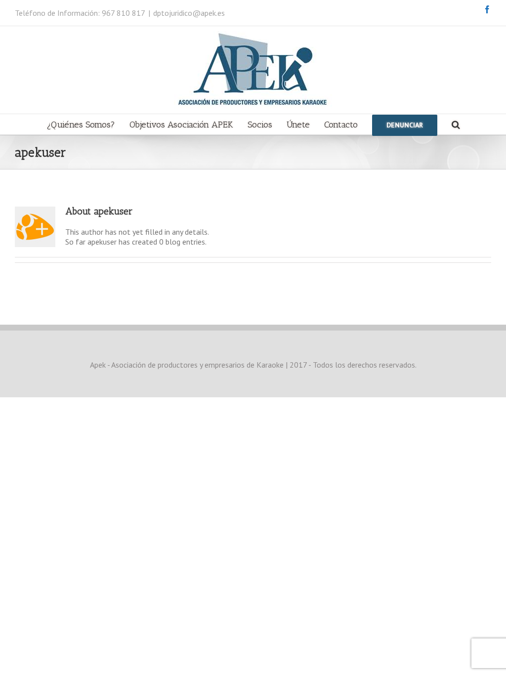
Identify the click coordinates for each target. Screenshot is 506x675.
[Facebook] (487, 9)
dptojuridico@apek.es (189, 13)
